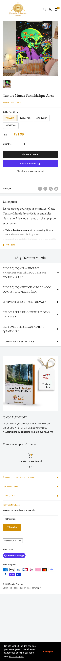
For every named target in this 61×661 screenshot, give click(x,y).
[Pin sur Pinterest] (45, 189)
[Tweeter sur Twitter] (51, 189)
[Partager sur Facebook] (40, 189)
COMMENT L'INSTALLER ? (18, 341)
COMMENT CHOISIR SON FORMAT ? (24, 301)
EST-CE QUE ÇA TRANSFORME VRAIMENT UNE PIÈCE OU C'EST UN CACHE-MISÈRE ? (24, 273)
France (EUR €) (10, 540)
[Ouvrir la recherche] (44, 9)
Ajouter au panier (30, 154)
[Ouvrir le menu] (4, 9)
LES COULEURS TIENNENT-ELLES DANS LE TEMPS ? (26, 314)
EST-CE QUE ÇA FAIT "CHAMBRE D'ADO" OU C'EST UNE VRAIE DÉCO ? (27, 289)
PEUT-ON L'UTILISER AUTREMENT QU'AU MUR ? (23, 329)
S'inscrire (12, 527)
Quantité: (7, 143)
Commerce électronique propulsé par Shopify (22, 588)
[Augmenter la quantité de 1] (32, 144)
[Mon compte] (50, 9)
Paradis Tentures (12, 102)
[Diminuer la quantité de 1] (17, 144)
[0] (56, 9)
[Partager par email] (56, 189)
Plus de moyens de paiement (30, 171)
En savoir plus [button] (16, 656)
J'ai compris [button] (47, 651)
